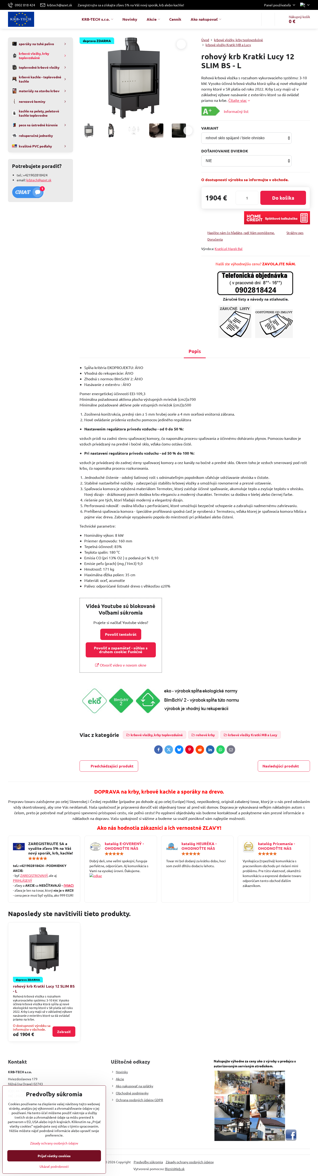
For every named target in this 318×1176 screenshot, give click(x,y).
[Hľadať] (268, 19)
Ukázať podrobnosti (54, 1166)
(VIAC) (69, 885)
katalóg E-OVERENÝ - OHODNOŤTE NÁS (124, 846)
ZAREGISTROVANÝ (34, 875)
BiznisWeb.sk (175, 1169)
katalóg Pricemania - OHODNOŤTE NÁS (276, 846)
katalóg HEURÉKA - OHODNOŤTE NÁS (199, 846)
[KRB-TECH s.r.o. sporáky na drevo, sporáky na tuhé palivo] (120, 875)
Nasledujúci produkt (280, 765)
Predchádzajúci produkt (112, 765)
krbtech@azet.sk (38, 180)
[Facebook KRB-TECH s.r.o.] (291, 1139)
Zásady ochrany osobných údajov (190, 1162)
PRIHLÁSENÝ (22, 880)
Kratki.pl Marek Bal (228, 248)
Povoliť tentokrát (121, 634)
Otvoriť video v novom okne (122, 665)
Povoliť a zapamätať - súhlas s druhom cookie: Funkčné (121, 649)
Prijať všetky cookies (54, 1156)
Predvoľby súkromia (148, 1162)
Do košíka (283, 198)
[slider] (37, 858)
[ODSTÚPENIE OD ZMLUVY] (274, 336)
